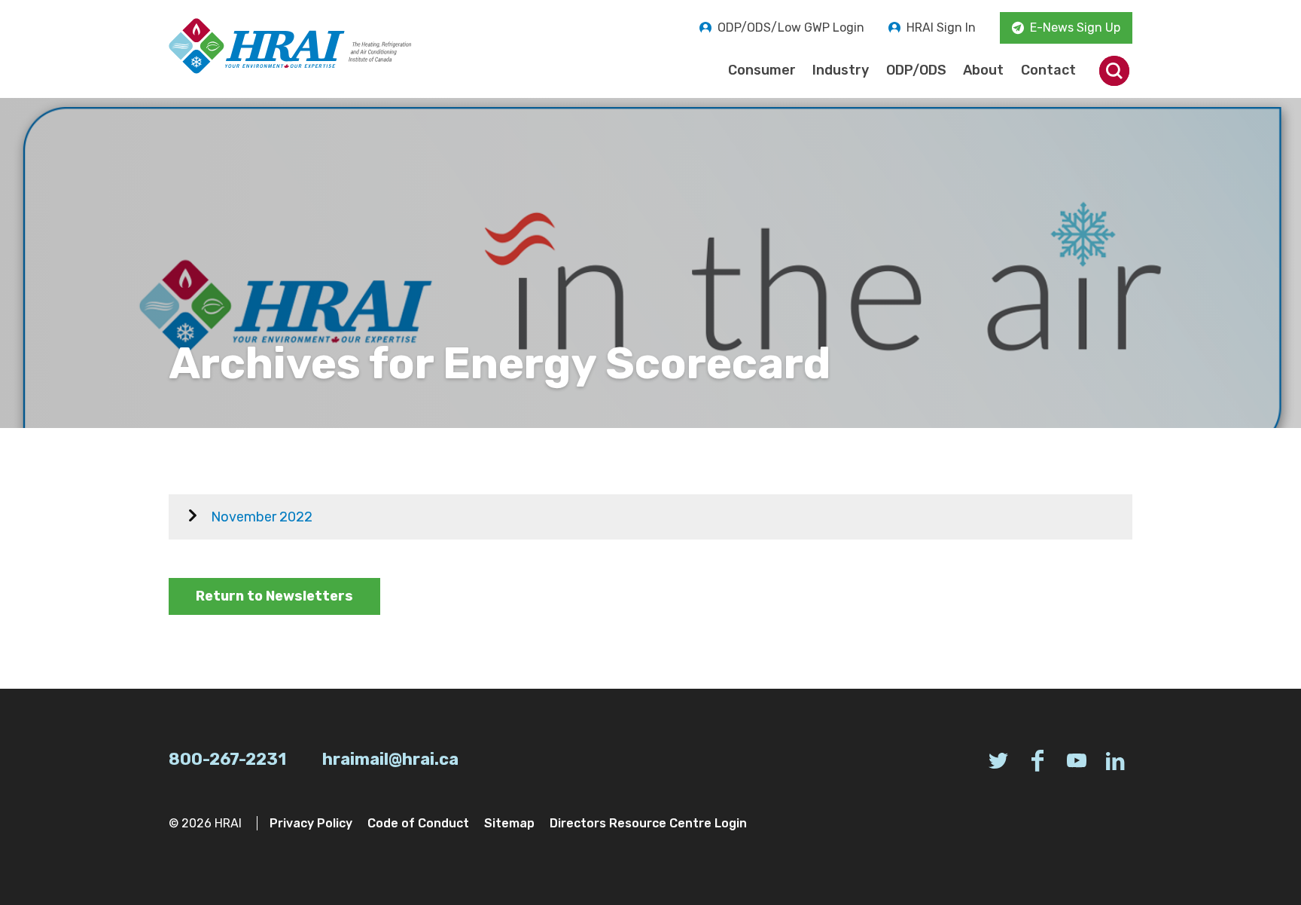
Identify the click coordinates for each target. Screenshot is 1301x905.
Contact (1048, 70)
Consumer (762, 70)
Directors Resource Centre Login (648, 823)
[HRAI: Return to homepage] (290, 46)
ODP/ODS (916, 70)
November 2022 (261, 517)
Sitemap (509, 823)
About (983, 70)
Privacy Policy (311, 823)
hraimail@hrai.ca (390, 759)
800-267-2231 (227, 759)
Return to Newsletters (274, 596)
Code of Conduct (418, 823)
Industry (840, 70)
